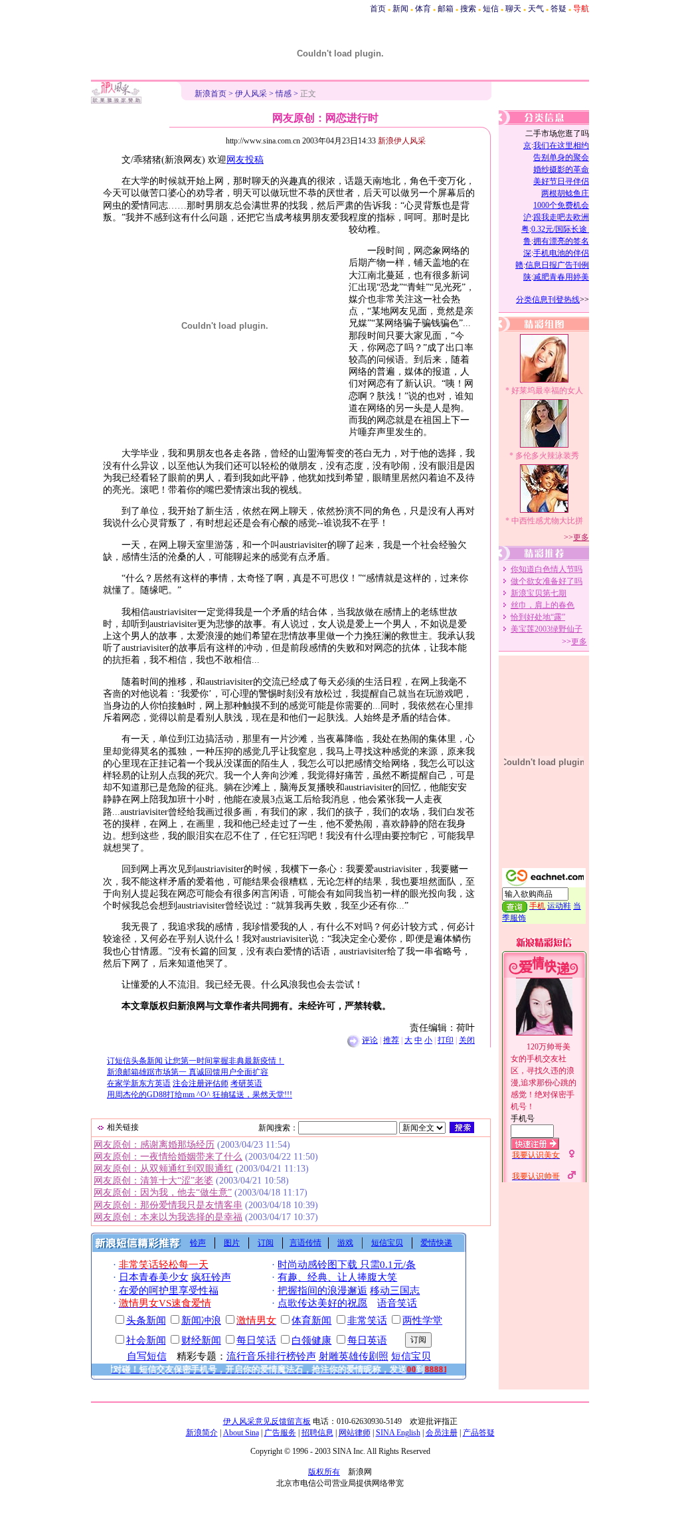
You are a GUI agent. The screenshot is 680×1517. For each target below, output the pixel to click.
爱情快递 (436, 1242)
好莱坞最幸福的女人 (547, 390)
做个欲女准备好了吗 (546, 581)
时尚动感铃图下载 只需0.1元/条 (347, 1264)
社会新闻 (146, 1340)
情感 (284, 93)
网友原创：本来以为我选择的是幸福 (168, 1217)
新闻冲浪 (201, 1320)
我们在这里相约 (561, 145)
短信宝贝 (387, 1242)
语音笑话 (397, 1303)
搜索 (468, 8)
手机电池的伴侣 (561, 253)
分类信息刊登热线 (548, 299)
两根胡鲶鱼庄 (565, 193)
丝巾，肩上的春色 (542, 605)
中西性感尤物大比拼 (547, 520)
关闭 (467, 1040)
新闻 (400, 8)
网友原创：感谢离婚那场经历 (154, 1145)
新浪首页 (210, 93)
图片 (232, 1242)
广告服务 (280, 1432)
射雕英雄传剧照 (353, 1356)
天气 (536, 8)
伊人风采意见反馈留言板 (267, 1421)
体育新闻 (311, 1320)
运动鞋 (559, 906)
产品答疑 (479, 1432)
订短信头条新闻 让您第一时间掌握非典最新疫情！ (195, 1060)
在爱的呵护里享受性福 (168, 1290)
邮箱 (446, 8)
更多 (581, 537)
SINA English (398, 1432)
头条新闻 (146, 1320)
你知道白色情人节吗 (546, 569)
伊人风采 (251, 93)
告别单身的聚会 (561, 157)
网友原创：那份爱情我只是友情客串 (168, 1205)
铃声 (198, 1242)
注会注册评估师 (200, 1083)
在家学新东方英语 (139, 1083)
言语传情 (305, 1242)
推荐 (391, 1040)
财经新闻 (201, 1340)
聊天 (513, 8)
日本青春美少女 (154, 1277)
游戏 (345, 1242)
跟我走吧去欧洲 (561, 217)
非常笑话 (367, 1320)
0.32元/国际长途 (560, 229)
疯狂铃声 (211, 1277)
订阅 (266, 1242)
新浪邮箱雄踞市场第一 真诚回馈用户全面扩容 (187, 1072)
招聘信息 (317, 1432)
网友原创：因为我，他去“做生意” (163, 1193)
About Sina (241, 1432)
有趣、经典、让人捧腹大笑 (337, 1277)
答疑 (558, 8)
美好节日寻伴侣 (561, 181)
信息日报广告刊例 (557, 265)
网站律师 (355, 1432)
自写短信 (147, 1356)
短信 (491, 8)
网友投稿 (245, 160)
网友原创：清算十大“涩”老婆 (153, 1181)
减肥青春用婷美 (561, 277)
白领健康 (311, 1340)
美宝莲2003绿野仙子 (546, 629)
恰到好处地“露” (538, 617)
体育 (423, 8)
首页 (378, 8)
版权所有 (324, 1471)
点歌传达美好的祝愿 (322, 1303)
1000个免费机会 (561, 205)
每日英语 (367, 1340)
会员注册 (442, 1432)
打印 (446, 1040)
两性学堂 (422, 1320)
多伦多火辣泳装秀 (547, 455)
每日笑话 (256, 1340)
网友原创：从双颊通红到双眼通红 (163, 1169)
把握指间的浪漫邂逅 (322, 1290)
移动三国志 (395, 1290)
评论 (370, 1040)
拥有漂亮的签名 (561, 241)
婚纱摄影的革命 (561, 169)
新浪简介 (202, 1432)
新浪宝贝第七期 (538, 593)
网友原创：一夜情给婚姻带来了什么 (168, 1157)
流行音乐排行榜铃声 (271, 1356)
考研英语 (246, 1083)
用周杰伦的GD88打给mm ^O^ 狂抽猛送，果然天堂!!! (199, 1094)
